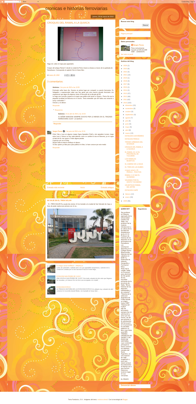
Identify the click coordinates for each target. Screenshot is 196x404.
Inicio (82, 187)
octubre (128, 111)
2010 (125, 103)
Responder (56, 105)
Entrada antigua (107, 187)
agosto (128, 118)
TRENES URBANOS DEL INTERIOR (134, 143)
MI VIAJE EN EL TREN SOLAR (59, 200)
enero (127, 197)
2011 (125, 99)
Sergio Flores (57, 131)
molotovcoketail (102, 399)
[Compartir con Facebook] (72, 75)
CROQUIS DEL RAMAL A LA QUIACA (134, 148)
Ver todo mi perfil (127, 54)
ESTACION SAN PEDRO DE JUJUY (68, 276)
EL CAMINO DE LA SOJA (134, 164)
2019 (125, 78)
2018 (125, 81)
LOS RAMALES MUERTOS (130, 160)
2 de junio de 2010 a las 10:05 (70, 87)
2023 (125, 68)
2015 (125, 87)
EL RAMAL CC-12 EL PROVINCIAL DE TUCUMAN (132, 154)
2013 (125, 93)
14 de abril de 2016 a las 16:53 (75, 114)
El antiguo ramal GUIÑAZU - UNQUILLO (69, 266)
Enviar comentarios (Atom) (85, 195)
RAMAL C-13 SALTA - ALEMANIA (132, 176)
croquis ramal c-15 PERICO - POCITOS (133, 171)
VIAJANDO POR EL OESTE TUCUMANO (133, 181)
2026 (125, 65)
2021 (125, 75)
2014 (125, 90)
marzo (127, 133)
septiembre (129, 114)
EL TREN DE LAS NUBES (134, 167)
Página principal (126, 33)
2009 (125, 201)
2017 (125, 84)
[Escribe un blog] (67, 75)
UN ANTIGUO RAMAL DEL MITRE (133, 186)
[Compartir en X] (70, 75)
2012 (125, 96)
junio (127, 124)
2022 (125, 72)
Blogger (125, 399)
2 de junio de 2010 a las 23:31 (75, 131)
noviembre (129, 108)
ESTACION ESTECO (63, 287)
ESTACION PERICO (132, 139)
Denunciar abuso (128, 385)
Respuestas (59, 110)
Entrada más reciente (55, 187)
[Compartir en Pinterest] (74, 75)
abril (127, 130)
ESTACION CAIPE (131, 190)
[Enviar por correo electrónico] (65, 75)
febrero (128, 194)
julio (127, 121)
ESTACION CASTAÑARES (134, 136)
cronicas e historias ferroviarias (76, 8)
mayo (127, 127)
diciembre (129, 105)
